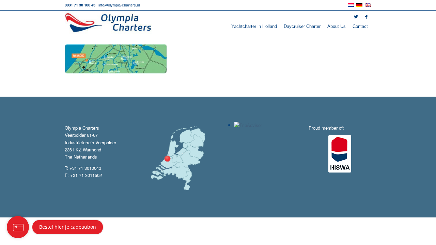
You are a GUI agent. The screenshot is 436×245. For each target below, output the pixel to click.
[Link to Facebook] (366, 17)
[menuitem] (254, 26)
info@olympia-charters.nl (119, 5)
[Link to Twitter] (356, 17)
